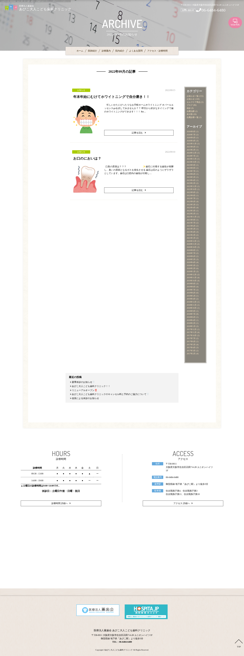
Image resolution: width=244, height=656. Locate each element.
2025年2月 (191, 150)
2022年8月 (191, 195)
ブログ (190, 105)
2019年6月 (191, 293)
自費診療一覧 (193, 117)
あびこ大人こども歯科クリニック (119, 650)
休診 (189, 108)
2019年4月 (191, 299)
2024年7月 (191, 156)
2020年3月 (191, 265)
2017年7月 (191, 338)
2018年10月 (192, 308)
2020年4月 (191, 262)
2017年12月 (192, 329)
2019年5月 (191, 296)
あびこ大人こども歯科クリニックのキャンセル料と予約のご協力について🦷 (110, 394)
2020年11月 (192, 244)
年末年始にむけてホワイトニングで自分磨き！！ (111, 97)
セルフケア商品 (194, 102)
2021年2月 (191, 235)
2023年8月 (191, 168)
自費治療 (191, 111)
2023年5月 (191, 177)
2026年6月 (191, 137)
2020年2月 (191, 268)
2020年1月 (191, 271)
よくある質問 (136, 51)
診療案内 (106, 51)
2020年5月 (191, 259)
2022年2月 (191, 213)
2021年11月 (192, 217)
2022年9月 (191, 192)
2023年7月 (191, 171)
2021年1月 (191, 238)
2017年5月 (191, 344)
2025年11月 (192, 143)
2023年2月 (191, 183)
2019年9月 (191, 283)
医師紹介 (92, 51)
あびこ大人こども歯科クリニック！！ (91, 386)
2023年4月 (191, 180)
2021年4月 (191, 232)
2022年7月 (191, 198)
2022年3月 (191, 211)
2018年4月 (191, 320)
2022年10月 (192, 189)
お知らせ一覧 (193, 96)
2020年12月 (192, 241)
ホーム (80, 51)
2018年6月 (191, 317)
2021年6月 (191, 226)
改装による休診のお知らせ (85, 398)
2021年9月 (191, 220)
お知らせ (191, 99)
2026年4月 (191, 141)
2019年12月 (192, 274)
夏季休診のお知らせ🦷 (83, 382)
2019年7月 (191, 290)
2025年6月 (191, 147)
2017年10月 (192, 335)
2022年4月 (191, 207)
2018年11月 (192, 305)
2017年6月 (191, 341)
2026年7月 (191, 134)
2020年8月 (191, 250)
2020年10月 (192, 247)
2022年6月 (191, 201)
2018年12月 (192, 302)
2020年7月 (191, 253)
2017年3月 (191, 350)
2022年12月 (192, 186)
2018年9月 (191, 311)
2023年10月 (192, 162)
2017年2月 (191, 353)
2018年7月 (191, 314)
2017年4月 (191, 347)
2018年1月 (191, 326)
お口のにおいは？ (87, 158)
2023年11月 (192, 159)
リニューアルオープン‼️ (84, 390)
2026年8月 (191, 131)
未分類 (190, 114)
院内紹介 (119, 51)
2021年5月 (191, 229)
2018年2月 (191, 323)
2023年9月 (191, 165)
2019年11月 (192, 277)
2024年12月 (192, 153)
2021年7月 (191, 223)
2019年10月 (192, 280)
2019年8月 (191, 287)
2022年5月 (191, 204)
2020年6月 (191, 256)
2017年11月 (192, 332)
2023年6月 (191, 174)
